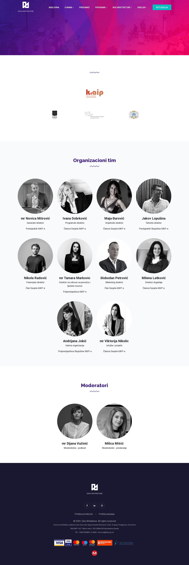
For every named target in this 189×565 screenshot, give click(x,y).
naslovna (54, 7)
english (142, 7)
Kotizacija (162, 7)
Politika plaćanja (106, 514)
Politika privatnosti (84, 514)
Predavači (84, 7)
